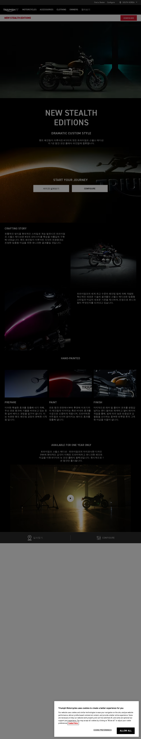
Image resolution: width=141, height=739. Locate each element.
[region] (96, 719)
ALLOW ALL (126, 731)
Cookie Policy (73, 723)
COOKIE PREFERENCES (102, 730)
